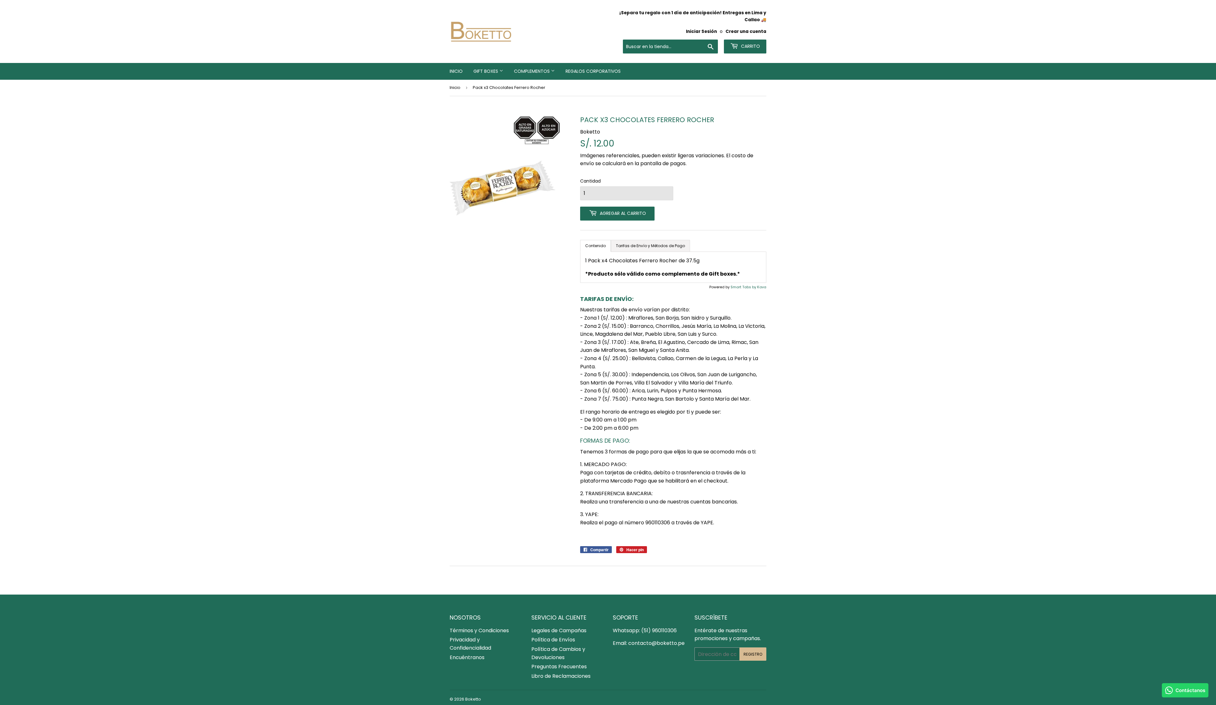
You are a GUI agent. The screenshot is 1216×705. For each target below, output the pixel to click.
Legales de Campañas (558, 630)
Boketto (473, 699)
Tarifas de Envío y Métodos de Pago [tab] (650, 245)
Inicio (456, 71)
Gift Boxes (486, 71)
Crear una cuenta (745, 31)
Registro (753, 654)
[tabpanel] (673, 267)
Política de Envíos (553, 639)
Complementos (532, 71)
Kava (761, 287)
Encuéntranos (467, 657)
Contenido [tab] (595, 245)
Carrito (750, 46)
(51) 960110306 (659, 630)
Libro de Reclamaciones (561, 676)
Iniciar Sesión (701, 31)
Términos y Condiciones (479, 630)
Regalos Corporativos (593, 71)
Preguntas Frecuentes (559, 666)
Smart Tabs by (744, 287)
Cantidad (590, 181)
